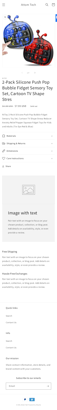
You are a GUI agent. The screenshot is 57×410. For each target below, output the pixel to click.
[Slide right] (35, 73)
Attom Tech (24, 405)
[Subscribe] (48, 386)
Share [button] (8, 166)
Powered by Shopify (34, 405)
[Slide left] (22, 73)
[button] (3, 4)
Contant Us (11, 322)
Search (9, 315)
